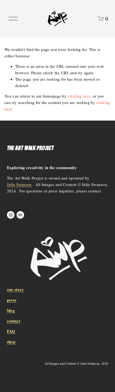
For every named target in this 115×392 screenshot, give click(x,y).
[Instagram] (10, 215)
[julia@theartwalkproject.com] (20, 215)
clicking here (79, 96)
